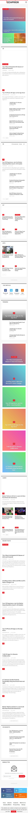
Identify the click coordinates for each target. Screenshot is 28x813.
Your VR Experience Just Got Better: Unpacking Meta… (14, 404)
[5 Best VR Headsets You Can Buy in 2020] (5, 744)
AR (3, 90)
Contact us (15, 802)
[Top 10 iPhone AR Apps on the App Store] (20, 38)
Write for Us (23, 802)
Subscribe (22, 776)
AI (3, 570)
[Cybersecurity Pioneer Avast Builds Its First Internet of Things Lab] (20, 226)
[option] (14, 222)
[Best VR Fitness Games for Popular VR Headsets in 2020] (5, 195)
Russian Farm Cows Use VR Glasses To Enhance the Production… (15, 750)
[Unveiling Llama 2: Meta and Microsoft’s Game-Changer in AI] (14, 27)
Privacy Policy (16, 804)
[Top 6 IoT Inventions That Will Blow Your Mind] (7, 226)
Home (4, 802)
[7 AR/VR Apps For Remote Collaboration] (5, 104)
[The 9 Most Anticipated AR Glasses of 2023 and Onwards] (14, 14)
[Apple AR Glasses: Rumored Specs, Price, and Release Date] (5, 122)
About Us (9, 802)
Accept (13, 811)
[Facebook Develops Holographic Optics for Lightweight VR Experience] (5, 182)
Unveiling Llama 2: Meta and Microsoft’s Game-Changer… (14, 382)
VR (3, 159)
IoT (3, 214)
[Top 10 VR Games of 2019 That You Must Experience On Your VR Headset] (20, 524)
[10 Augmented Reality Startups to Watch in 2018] (5, 336)
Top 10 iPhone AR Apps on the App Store (19, 40)
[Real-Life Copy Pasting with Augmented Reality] (5, 128)
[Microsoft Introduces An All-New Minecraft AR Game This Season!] (7, 511)
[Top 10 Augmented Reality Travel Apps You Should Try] (5, 324)
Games (4, 514)
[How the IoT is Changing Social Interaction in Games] (20, 511)
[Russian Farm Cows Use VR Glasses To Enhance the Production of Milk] (5, 750)
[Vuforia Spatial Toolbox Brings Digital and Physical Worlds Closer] (5, 135)
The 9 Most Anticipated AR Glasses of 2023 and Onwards (14, 360)
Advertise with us (7, 804)
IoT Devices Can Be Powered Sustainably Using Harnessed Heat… (14, 468)
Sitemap (23, 804)
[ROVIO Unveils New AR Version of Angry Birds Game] (7, 524)
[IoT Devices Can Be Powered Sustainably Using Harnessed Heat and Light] (7, 212)
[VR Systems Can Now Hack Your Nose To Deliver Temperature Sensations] (5, 188)
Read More (19, 811)
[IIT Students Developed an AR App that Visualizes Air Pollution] (5, 116)
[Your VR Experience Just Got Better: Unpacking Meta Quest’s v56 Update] (14, 154)
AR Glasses (5, 9)
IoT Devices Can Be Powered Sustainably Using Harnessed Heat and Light (13, 681)
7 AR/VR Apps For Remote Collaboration (14, 447)
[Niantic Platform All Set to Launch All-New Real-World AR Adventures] (5, 110)
